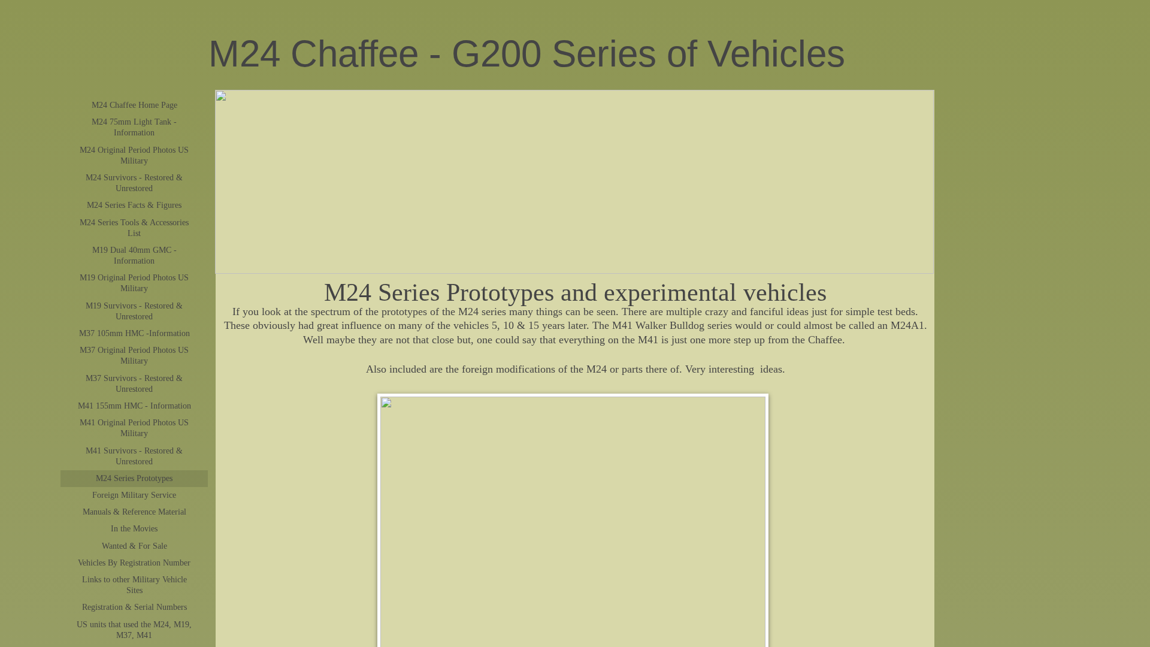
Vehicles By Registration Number (134, 562)
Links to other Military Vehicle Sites (134, 585)
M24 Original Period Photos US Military (134, 155)
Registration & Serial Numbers (134, 607)
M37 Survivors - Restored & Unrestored (134, 384)
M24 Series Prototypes (134, 478)
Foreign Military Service (134, 495)
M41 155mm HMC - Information (134, 405)
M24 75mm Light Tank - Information (134, 127)
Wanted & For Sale (134, 546)
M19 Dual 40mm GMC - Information (134, 255)
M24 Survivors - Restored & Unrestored (134, 183)
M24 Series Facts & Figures (134, 205)
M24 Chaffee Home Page (134, 105)
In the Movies (134, 528)
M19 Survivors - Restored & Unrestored (134, 311)
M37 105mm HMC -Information (134, 333)
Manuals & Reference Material (134, 511)
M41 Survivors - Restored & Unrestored (134, 456)
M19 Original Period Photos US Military (134, 283)
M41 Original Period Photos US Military (134, 428)
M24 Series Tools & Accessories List (134, 228)
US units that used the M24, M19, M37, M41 (134, 630)
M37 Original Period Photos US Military (134, 355)
